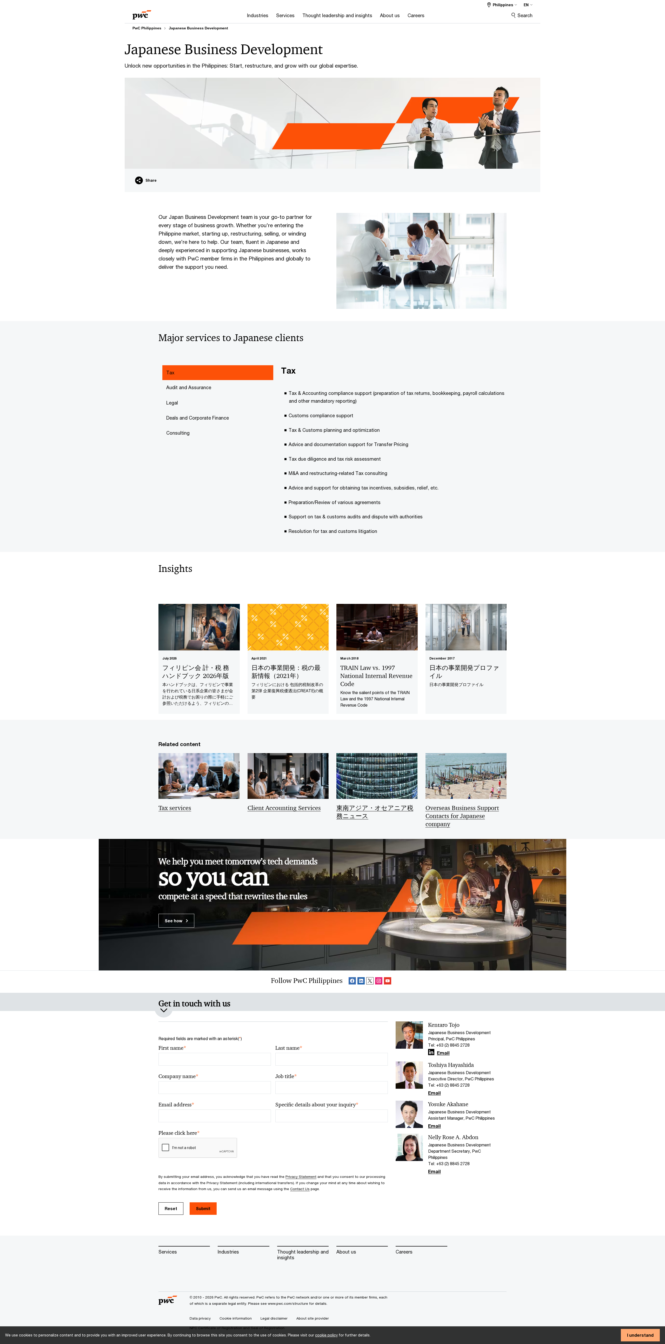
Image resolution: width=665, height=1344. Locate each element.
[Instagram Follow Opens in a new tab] (378, 981)
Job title (286, 1076)
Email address (176, 1104)
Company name (178, 1076)
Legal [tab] (172, 403)
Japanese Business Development (198, 28)
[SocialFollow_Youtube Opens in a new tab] (387, 981)
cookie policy (326, 1335)
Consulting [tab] (178, 433)
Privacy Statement (300, 1177)
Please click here (179, 1133)
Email (443, 1053)
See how (174, 920)
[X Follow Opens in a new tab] (370, 981)
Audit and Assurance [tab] (188, 387)
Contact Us (300, 1189)
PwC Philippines (146, 28)
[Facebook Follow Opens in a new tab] (352, 981)
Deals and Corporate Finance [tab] (197, 418)
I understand (640, 1335)
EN (526, 5)
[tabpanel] (395, 453)
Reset (171, 1208)
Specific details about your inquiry (316, 1104)
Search (525, 15)
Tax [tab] (170, 372)
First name (172, 1048)
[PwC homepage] (141, 13)
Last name (288, 1048)
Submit (203, 1208)
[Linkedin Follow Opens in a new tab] (361, 981)
